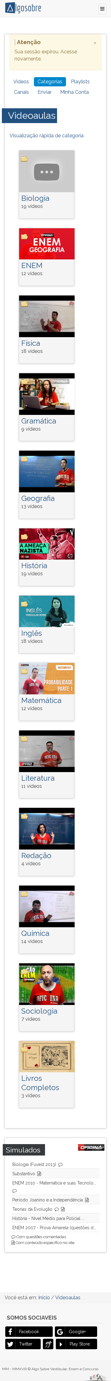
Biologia (35, 198)
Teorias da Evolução (32, 1209)
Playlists (80, 82)
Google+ (77, 1331)
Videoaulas (32, 115)
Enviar (44, 92)
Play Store (80, 1344)
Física (30, 343)
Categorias (50, 82)
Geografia (38, 498)
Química (35, 933)
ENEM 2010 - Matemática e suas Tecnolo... (54, 1182)
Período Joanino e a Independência (47, 1199)
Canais (21, 92)
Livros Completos (40, 1083)
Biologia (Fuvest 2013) (34, 1164)
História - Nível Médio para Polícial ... (48, 1218)
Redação (36, 855)
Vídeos (21, 82)
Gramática (38, 420)
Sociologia (39, 1011)
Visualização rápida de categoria (47, 136)
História (34, 565)
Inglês (31, 633)
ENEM (32, 265)
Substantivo (23, 1173)
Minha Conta (74, 92)
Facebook (29, 1331)
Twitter (25, 1344)
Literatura (38, 778)
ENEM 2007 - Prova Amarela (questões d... (54, 1227)
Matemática (41, 700)
